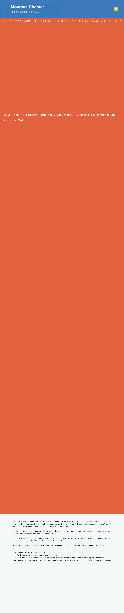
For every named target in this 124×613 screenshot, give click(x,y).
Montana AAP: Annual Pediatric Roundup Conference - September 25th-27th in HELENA (62, 21)
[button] (116, 9)
